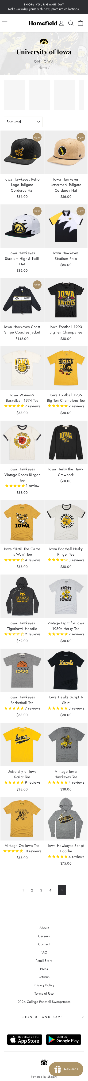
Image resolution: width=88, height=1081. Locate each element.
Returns (44, 977)
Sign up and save (43, 1017)
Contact (44, 944)
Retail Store (44, 960)
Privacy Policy (44, 985)
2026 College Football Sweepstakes (44, 1001)
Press (44, 969)
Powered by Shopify (44, 1077)
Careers (44, 936)
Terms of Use (44, 993)
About (44, 927)
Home (42, 67)
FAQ (44, 952)
